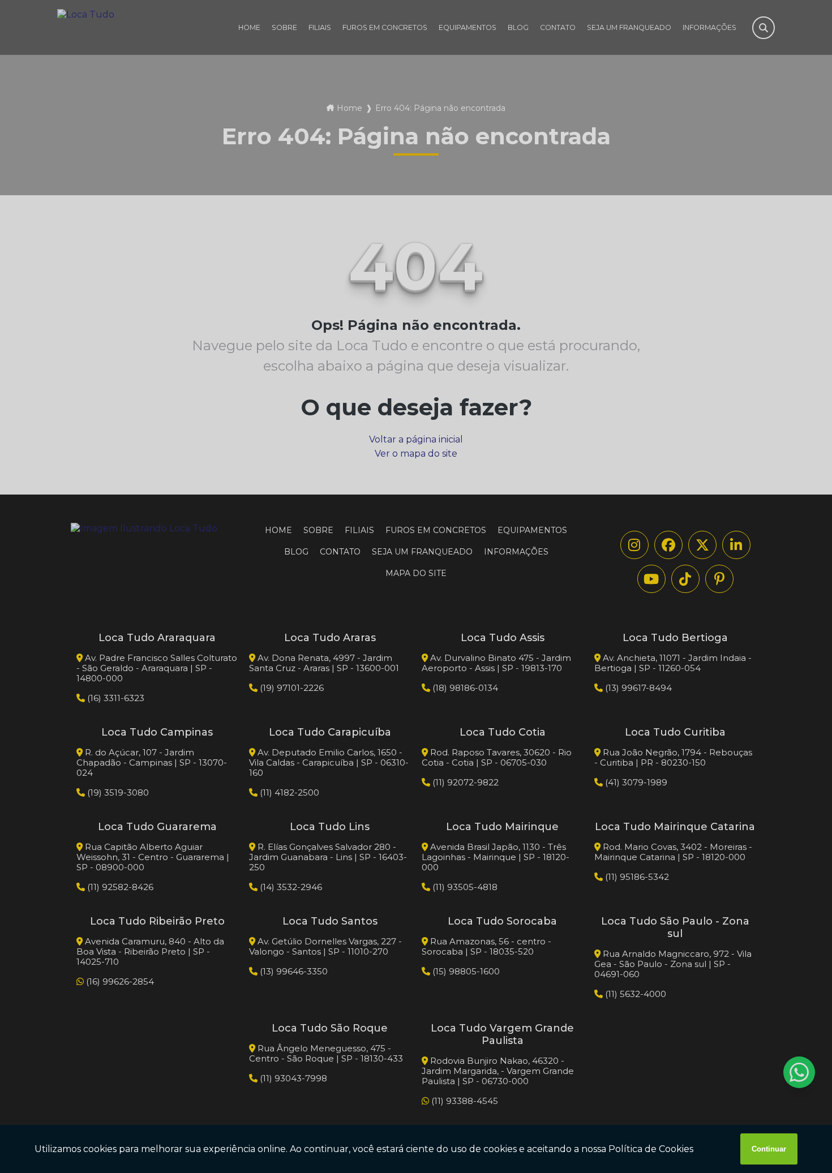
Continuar (769, 1149)
